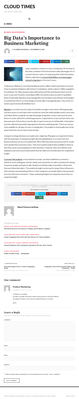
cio (50, 185)
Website (7, 364)
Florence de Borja (21, 49)
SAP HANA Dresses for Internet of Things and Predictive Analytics (27, 229)
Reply (14, 302)
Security (6, 251)
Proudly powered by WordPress (14, 396)
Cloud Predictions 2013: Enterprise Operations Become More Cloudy (28, 245)
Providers (24, 226)
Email (6, 355)
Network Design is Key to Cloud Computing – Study (20, 267)
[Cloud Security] (20, 18)
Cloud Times (19, 6)
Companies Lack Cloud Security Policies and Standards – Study (59, 267)
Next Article (69, 263)
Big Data (7, 32)
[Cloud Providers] (15, 18)
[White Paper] (25, 18)
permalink (44, 186)
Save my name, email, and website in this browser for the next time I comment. (33, 374)
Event (27, 234)
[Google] (11, 18)
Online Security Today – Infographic (16, 253)
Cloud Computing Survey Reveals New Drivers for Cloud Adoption (27, 237)
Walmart (68, 185)
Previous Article (11, 263)
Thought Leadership (22, 242)
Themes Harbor (51, 396)
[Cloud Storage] (6, 18)
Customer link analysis (13, 159)
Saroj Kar (59, 270)
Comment (7, 319)
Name (6, 345)
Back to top (70, 396)
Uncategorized (18, 32)
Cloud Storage (20, 234)
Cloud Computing (15, 226)
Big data (7, 109)
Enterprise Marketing (58, 185)
